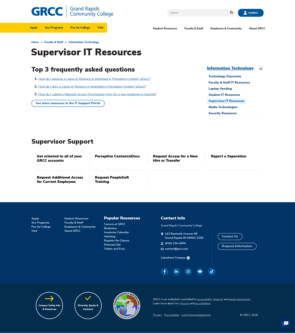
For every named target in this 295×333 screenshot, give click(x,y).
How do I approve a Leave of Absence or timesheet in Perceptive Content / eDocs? (94, 79)
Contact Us (230, 236)
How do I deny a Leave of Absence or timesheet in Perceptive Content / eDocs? (92, 86)
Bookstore (110, 228)
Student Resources (165, 28)
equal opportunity (239, 299)
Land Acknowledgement (196, 315)
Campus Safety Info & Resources (49, 307)
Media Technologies (223, 107)
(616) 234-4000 (175, 243)
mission (184, 303)
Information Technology (84, 42)
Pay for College (80, 27)
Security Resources (223, 113)
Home (35, 42)
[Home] (82, 11)
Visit (100, 27)
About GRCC (257, 28)
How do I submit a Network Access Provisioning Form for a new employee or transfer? (97, 94)
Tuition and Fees (114, 248)
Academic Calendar (116, 232)
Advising (109, 236)
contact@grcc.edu (176, 248)
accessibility (204, 299)
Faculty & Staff (193, 28)
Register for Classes (116, 240)
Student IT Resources (224, 94)
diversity (218, 299)
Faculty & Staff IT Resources (229, 82)
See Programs (54, 27)
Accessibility (171, 315)
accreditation (203, 303)
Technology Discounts (225, 76)
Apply (34, 27)
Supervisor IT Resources (226, 101)
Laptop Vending (220, 88)
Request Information (237, 246)
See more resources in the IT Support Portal (68, 103)
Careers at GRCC (114, 224)
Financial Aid (112, 244)
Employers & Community (226, 28)
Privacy (157, 315)
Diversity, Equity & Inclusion (88, 307)
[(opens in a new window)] (164, 271)
